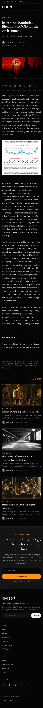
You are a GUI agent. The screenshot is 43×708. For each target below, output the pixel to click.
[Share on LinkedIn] (20, 86)
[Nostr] (9, 684)
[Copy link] (34, 86)
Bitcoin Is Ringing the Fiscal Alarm (20, 411)
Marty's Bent (8, 17)
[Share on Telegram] (30, 86)
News (4, 629)
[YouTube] (21, 684)
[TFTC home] (7, 6)
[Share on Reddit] (25, 86)
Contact (4, 672)
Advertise (5, 668)
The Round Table (8, 665)
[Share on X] (10, 86)
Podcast (5, 641)
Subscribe (20, 576)
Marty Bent (9, 43)
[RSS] (27, 684)
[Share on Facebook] (15, 86)
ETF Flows (5, 649)
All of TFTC (37, 379)
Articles (4, 633)
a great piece (13, 95)
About (4, 661)
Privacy (4, 700)
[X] (4, 684)
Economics (6, 453)
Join (35, 615)
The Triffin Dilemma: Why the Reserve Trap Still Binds (17, 458)
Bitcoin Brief (8, 408)
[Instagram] (15, 684)
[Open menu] (39, 7)
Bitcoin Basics (7, 645)
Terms (11, 700)
